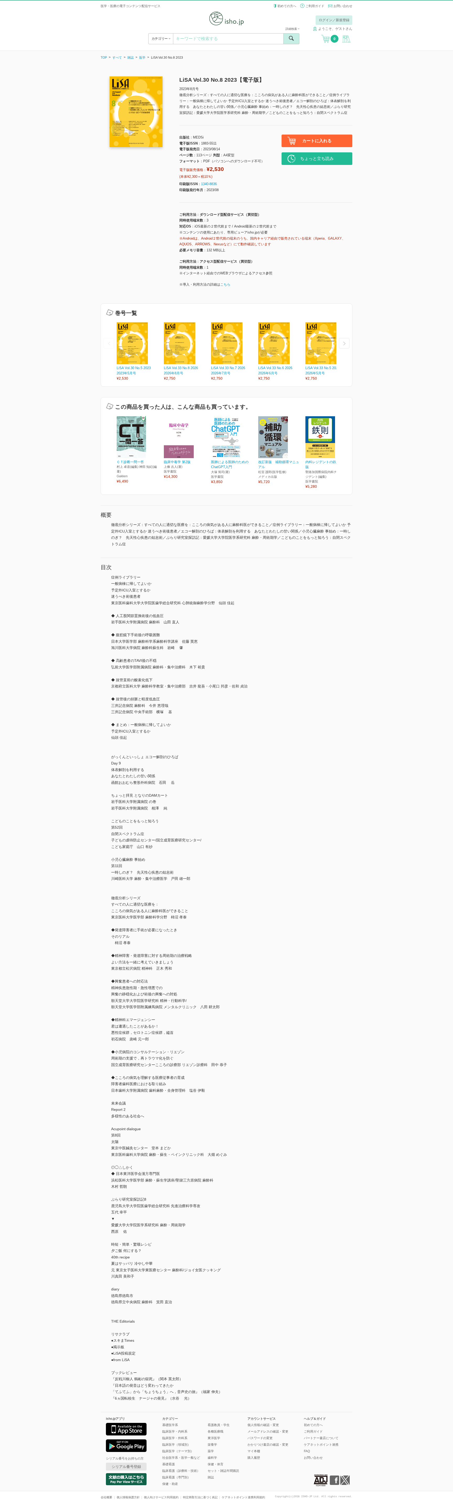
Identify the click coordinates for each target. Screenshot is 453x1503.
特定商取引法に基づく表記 (200, 1497)
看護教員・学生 (219, 1425)
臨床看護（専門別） (176, 1477)
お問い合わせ (342, 6)
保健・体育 (215, 1464)
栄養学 (212, 1444)
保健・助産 (170, 1484)
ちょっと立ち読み (317, 158)
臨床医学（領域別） (176, 1444)
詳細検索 (291, 28)
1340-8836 (209, 184)
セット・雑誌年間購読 (223, 1471)
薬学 (211, 1451)
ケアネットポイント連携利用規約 (243, 1497)
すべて (117, 57)
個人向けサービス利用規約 (161, 1497)
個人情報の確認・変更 (263, 1425)
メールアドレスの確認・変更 (267, 1431)
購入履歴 (253, 1458)
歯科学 (212, 1458)
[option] (140, 351)
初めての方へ (286, 6)
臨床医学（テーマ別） (178, 1451)
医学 (142, 57)
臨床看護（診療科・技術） (181, 1471)
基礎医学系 (170, 1425)
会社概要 (106, 1497)
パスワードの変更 (260, 1438)
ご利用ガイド (314, 6)
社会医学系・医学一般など (181, 1458)
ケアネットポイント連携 (321, 1444)
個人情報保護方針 (128, 1497)
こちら (225, 284)
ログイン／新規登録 (334, 20)
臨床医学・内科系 (174, 1431)
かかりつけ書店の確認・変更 (267, 1444)
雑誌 (130, 57)
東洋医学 (214, 1438)
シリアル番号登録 (126, 1467)
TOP (104, 57)
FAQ (307, 1451)
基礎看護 (168, 1464)
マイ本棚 (253, 1451)
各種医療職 (215, 1431)
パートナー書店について (321, 1438)
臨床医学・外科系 (174, 1438)
